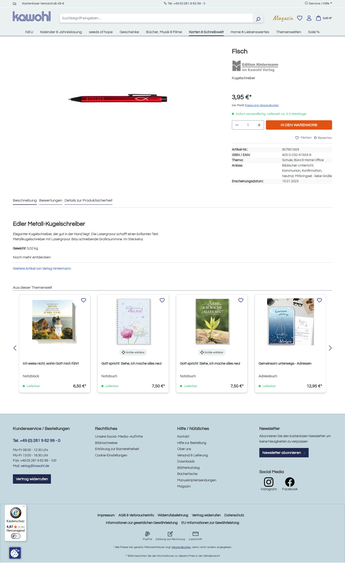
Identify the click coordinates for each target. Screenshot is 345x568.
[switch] (15, 536)
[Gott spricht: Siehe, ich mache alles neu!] (133, 321)
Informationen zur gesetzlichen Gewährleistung (142, 523)
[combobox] (156, 18)
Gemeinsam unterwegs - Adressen (285, 363)
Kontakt (183, 436)
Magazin (283, 17)
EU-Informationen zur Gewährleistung (210, 523)
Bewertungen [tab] (50, 200)
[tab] (25, 200)
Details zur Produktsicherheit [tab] (88, 200)
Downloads (186, 461)
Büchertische (187, 474)
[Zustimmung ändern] (15, 553)
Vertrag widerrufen (32, 479)
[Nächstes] (330, 348)
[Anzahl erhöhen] (259, 125)
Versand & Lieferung (192, 455)
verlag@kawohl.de (35, 466)
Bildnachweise (106, 443)
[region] (117, 103)
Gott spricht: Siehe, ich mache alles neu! (131, 363)
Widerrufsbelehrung (173, 515)
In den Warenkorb (299, 125)
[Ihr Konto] (309, 18)
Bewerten (325, 138)
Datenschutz (234, 515)
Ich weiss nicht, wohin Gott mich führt (51, 363)
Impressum (106, 515)
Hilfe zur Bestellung (191, 443)
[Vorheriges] (15, 348)
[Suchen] (258, 18)
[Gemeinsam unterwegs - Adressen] (290, 321)
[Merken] (83, 300)
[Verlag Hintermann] (255, 66)
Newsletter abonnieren (282, 453)
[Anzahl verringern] (237, 125)
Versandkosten (181, 547)
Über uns (184, 449)
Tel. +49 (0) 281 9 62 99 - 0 (186, 3)
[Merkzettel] (300, 18)
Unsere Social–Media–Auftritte (119, 436)
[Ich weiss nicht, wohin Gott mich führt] (54, 321)
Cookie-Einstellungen (111, 455)
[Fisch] (117, 98)
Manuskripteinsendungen (196, 480)
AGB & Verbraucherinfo (136, 515)
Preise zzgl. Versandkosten (262, 105)
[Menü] (24, 507)
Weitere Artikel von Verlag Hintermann (42, 268)
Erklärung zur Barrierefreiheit (117, 449)
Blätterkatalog (188, 468)
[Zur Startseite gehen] (31, 16)
